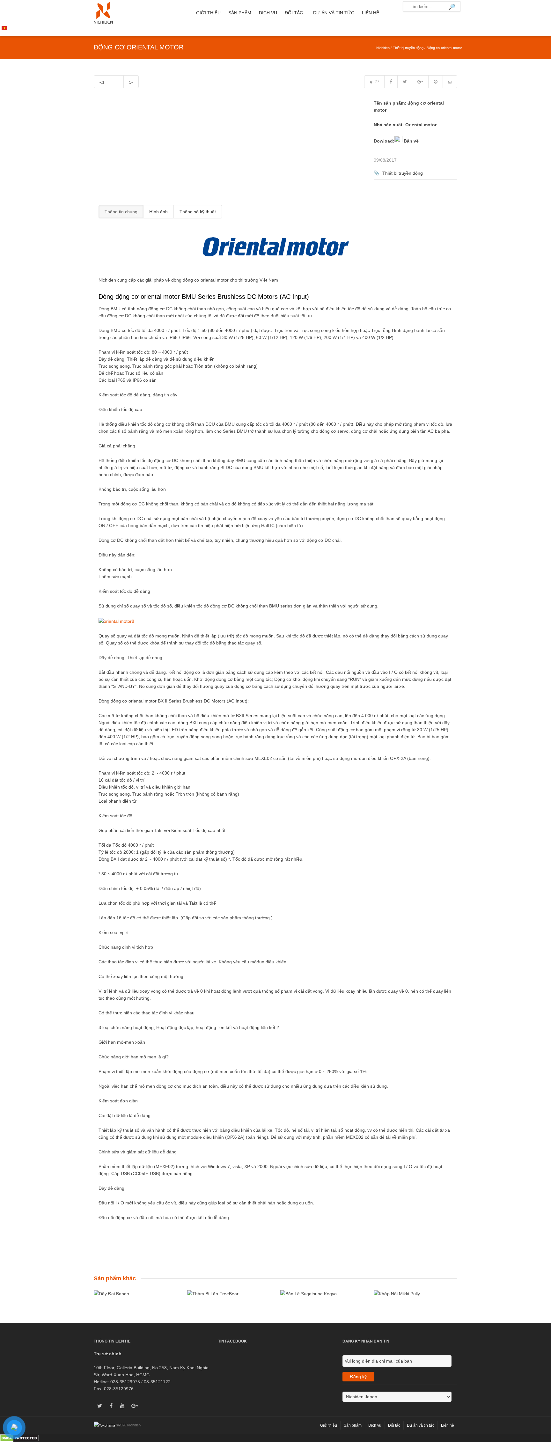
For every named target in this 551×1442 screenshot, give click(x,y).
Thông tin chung (121, 211)
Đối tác (294, 12)
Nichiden (383, 48)
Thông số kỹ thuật (198, 211)
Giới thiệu (208, 12)
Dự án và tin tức (333, 12)
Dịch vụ (268, 12)
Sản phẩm (239, 12)
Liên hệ (370, 12)
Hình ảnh (158, 211)
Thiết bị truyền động (408, 48)
